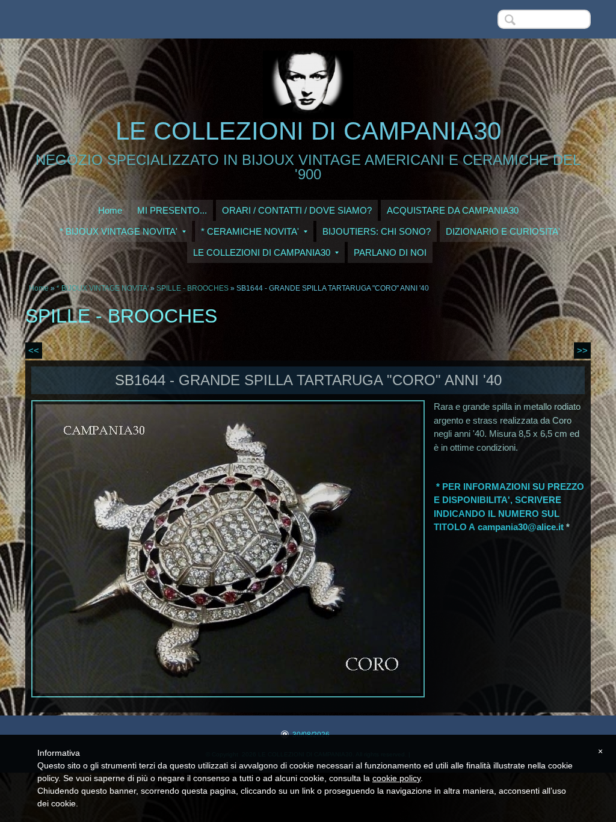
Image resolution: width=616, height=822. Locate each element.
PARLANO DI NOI (390, 252)
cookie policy (396, 778)
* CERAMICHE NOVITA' (250, 231)
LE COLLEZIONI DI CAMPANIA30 (308, 131)
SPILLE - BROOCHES (192, 288)
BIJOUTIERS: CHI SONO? (376, 231)
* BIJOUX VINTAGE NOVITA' (118, 231)
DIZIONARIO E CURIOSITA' (503, 231)
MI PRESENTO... (172, 210)
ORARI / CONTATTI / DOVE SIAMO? (297, 210)
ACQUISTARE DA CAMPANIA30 (453, 210)
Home (110, 210)
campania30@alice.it (521, 527)
